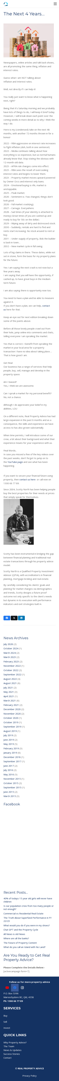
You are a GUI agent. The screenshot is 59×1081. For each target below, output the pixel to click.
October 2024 (10, 648)
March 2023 (9, 657)
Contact (7, 1057)
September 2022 (12, 674)
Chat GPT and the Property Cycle (20, 929)
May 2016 (8, 774)
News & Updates (12, 1050)
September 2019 (12, 726)
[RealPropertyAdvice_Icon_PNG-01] (5, 3)
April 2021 (8, 696)
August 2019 (10, 731)
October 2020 (10, 717)
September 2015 (12, 787)
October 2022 (10, 670)
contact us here (28, 479)
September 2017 (12, 761)
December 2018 (12, 757)
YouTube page (15, 461)
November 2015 (12, 778)
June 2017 (8, 765)
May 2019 (8, 743)
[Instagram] (22, 988)
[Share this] (6, 618)
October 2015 (10, 783)
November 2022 (12, 665)
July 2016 (8, 770)
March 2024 (9, 652)
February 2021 (11, 704)
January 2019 (10, 752)
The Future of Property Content (20, 942)
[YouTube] (7, 988)
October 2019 (10, 722)
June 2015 (8, 791)
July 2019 (8, 735)
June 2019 (8, 739)
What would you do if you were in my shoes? (26, 925)
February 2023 (11, 661)
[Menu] (55, 4)
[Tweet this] (14, 618)
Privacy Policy (29, 1075)
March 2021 (9, 700)
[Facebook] (15, 988)
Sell (5, 1021)
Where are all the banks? (16, 938)
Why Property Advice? (15, 1042)
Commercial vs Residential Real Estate (23, 913)
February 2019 (11, 748)
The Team (8, 1046)
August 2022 (10, 678)
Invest (6, 1027)
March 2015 (9, 796)
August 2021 (10, 683)
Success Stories (11, 1053)
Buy (5, 1015)
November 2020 (12, 713)
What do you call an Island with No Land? (24, 947)
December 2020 (12, 709)
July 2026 (8, 644)
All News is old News (14, 934)
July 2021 (8, 687)
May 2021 (8, 691)
